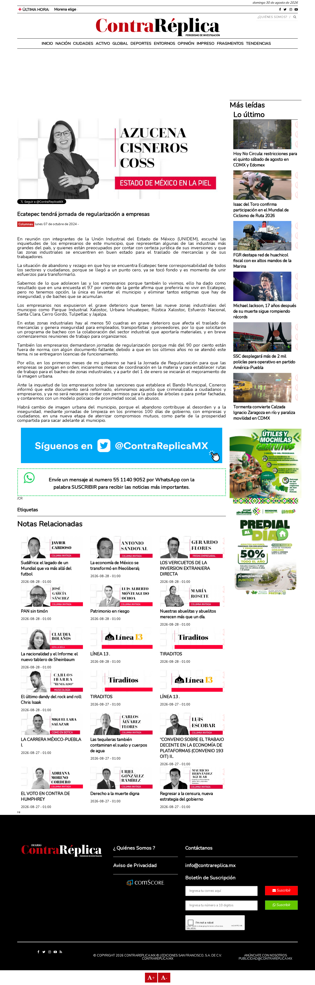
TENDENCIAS (258, 43)
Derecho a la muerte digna (114, 793)
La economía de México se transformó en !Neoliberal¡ (114, 565)
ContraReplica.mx (157, 958)
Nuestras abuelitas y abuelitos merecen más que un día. (188, 614)
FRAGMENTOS (230, 43)
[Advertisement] (121, 83)
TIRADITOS (171, 654)
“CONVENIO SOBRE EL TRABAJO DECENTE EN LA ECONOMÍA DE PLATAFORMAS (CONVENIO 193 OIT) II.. (192, 748)
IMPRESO (205, 43)
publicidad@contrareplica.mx (265, 958)
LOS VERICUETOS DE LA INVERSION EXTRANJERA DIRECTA (185, 568)
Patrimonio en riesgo (109, 611)
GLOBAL (120, 43)
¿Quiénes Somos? (272, 17)
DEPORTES (140, 43)
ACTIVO (103, 43)
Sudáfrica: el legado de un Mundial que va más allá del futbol (46, 568)
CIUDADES (83, 43)
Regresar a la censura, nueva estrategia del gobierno (186, 796)
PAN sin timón (34, 611)
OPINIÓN (186, 43)
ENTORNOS (164, 43)
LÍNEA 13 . (100, 654)
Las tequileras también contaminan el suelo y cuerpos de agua (118, 745)
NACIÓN (63, 43)
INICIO (47, 43)
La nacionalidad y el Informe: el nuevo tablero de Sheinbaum (49, 656)
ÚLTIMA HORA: (35, 9)
